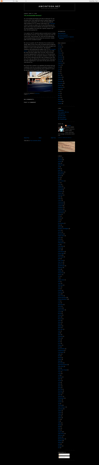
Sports (59, 385)
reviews (59, 359)
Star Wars (60, 391)
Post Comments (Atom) (35, 140)
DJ (58, 221)
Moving (59, 313)
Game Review (61, 251)
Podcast (60, 345)
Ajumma (60, 157)
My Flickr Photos (62, 117)
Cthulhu (59, 218)
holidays (60, 271)
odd (59, 332)
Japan (59, 283)
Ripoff (59, 361)
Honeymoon (60, 272)
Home (40, 137)
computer (60, 205)
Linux (59, 302)
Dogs (59, 225)
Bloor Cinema (61, 180)
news (59, 331)
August (59, 65)
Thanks (59, 410)
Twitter (59, 423)
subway (59, 400)
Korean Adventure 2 (62, 299)
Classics (60, 193)
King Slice (60, 292)
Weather (60, 437)
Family (59, 239)
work (59, 444)
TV (58, 421)
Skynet (59, 380)
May (59, 71)
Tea (59, 403)
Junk (59, 288)
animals (59, 161)
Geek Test (60, 262)
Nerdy (59, 324)
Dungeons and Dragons (63, 228)
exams (59, 237)
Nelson (59, 322)
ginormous (60, 263)
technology (60, 408)
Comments (62, 457)
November (60, 59)
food (59, 244)
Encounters (60, 234)
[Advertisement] (65, 19)
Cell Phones (60, 188)
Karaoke (60, 290)
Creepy (59, 214)
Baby (59, 168)
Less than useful (61, 115)
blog (59, 179)
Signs (59, 378)
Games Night (61, 253)
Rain (59, 355)
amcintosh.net (50, 6)
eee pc (59, 230)
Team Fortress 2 (61, 407)
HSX (59, 276)
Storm (59, 394)
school (59, 373)
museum (60, 315)
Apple (59, 163)
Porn (59, 347)
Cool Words (60, 212)
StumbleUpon (61, 398)
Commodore (60, 203)
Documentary (61, 223)
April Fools (60, 165)
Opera (59, 334)
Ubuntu (59, 424)
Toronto (59, 412)
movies (59, 311)
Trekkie (59, 417)
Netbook (60, 325)
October (60, 47)
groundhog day (61, 265)
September (60, 63)
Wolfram (60, 442)
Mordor (59, 306)
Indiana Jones (61, 279)
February (60, 53)
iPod (59, 281)
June (59, 69)
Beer (59, 177)
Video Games (61, 433)
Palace (59, 338)
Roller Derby (60, 366)
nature (59, 320)
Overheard (60, 336)
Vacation (60, 431)
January (60, 55)
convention (60, 209)
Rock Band (60, 362)
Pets (59, 341)
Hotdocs (60, 274)
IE (58, 278)
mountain (60, 308)
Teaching (60, 405)
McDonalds (60, 304)
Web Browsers (61, 438)
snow (59, 382)
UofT (59, 430)
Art (58, 166)
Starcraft (60, 392)
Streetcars (60, 396)
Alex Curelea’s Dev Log (63, 112)
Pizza (59, 343)
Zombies (60, 446)
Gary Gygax (60, 256)
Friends (59, 248)
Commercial (60, 202)
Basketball (60, 173)
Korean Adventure (62, 297)
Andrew (69, 125)
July (59, 67)
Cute (59, 219)
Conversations (61, 211)
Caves (59, 184)
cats (59, 182)
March (59, 45)
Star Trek (60, 389)
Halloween (60, 267)
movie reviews (61, 309)
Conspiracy (60, 207)
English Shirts (61, 235)
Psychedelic (60, 352)
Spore (59, 384)
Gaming (59, 255)
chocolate (60, 189)
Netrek (59, 327)
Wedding (60, 440)
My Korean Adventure (63, 35)
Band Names (61, 172)
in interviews (52, 23)
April (59, 49)
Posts (61, 454)
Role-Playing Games (62, 364)
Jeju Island (60, 285)
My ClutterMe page (62, 119)
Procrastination (61, 348)
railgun (59, 354)
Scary (59, 371)
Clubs (59, 196)
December (60, 57)
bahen (59, 170)
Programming (61, 350)
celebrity (60, 186)
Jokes (59, 286)
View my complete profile (64, 137)
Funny (59, 249)
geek (59, 258)
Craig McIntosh (61, 113)
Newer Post (26, 137)
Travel (59, 415)
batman (59, 175)
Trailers (59, 414)
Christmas (60, 191)
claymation (60, 195)
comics (59, 200)
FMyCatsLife (61, 242)
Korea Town (60, 295)
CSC (59, 216)
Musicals (60, 318)
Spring (59, 387)
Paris (59, 340)
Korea (59, 294)
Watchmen (60, 435)
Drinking (60, 226)
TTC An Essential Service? (33, 15)
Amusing (60, 159)
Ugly (59, 426)
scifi (59, 375)
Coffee (59, 198)
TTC (29, 94)
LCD (59, 301)
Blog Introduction (62, 33)
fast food (60, 241)
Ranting (59, 357)
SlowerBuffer (61, 110)
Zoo (59, 447)
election (59, 232)
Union (59, 428)
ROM (59, 368)
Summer (60, 401)
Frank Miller (60, 246)
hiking (59, 269)
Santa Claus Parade (62, 369)
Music (59, 317)
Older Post (53, 137)
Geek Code (60, 260)
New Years (60, 329)
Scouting (60, 377)
